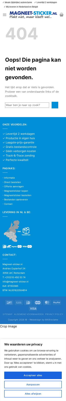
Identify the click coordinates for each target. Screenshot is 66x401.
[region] (33, 370)
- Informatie (9, 177)
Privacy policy (54, 314)
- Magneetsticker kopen (15, 190)
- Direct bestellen (12, 182)
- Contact (8, 204)
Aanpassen (33, 384)
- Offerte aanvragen (13, 186)
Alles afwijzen (33, 393)
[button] (5, 15)
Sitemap (7, 314)
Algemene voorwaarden (28, 314)
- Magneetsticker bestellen (17, 195)
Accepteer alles (33, 375)
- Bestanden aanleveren (15, 199)
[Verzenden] (55, 105)
